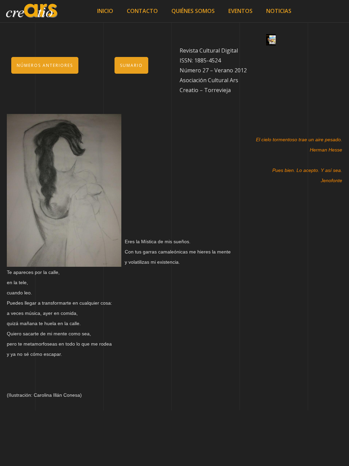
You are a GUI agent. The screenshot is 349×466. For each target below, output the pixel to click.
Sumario (131, 65)
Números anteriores (45, 65)
